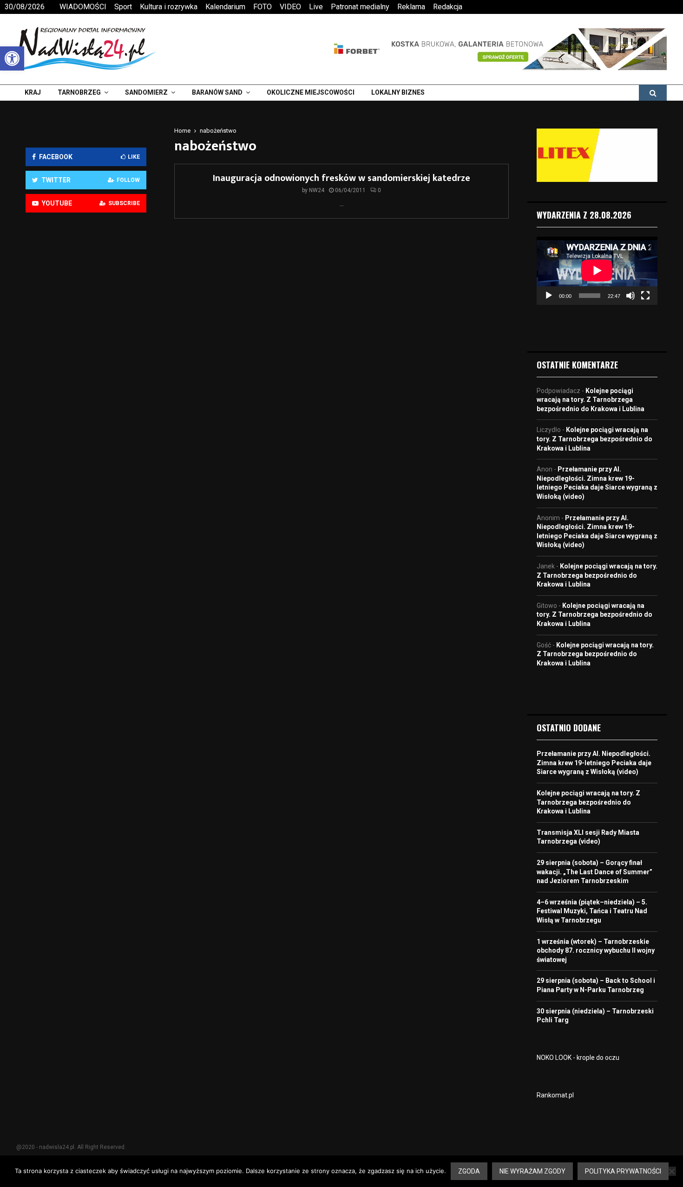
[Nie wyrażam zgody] (671, 1171)
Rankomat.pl (555, 1095)
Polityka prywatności (623, 1171)
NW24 (316, 190)
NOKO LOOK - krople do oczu (578, 1057)
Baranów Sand (217, 92)
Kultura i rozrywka (168, 6)
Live (316, 6)
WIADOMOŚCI (82, 6)
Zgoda (469, 1171)
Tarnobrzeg (79, 92)
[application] (597, 270)
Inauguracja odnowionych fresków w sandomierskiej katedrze (341, 178)
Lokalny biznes (398, 92)
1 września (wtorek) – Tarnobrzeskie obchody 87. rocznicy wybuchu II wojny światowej (596, 950)
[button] (12, 58)
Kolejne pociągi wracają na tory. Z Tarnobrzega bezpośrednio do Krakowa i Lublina (590, 400)
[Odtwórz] (548, 295)
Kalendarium (225, 6)
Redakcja (447, 6)
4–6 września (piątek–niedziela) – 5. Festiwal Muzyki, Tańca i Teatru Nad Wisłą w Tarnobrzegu (592, 911)
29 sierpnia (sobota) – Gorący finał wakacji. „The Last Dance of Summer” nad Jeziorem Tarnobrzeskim (594, 871)
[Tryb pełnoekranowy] (645, 295)
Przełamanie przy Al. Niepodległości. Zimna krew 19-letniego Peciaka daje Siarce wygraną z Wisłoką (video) (594, 762)
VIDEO (290, 6)
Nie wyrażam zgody (532, 1171)
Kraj (33, 92)
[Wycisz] (630, 295)
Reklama (411, 6)
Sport (123, 6)
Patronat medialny (360, 6)
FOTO (262, 6)
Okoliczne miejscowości (311, 92)
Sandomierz (146, 92)
